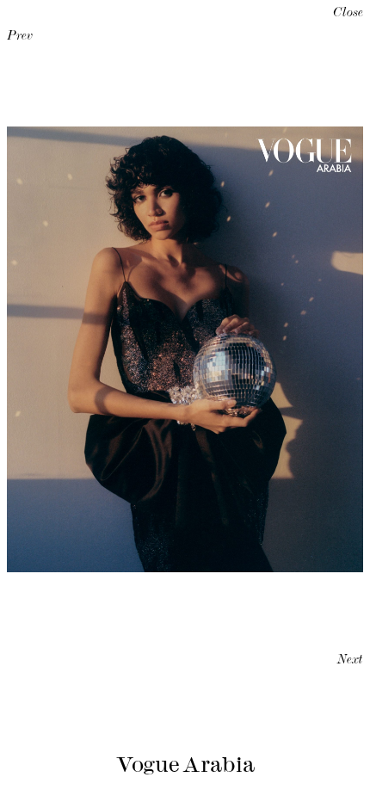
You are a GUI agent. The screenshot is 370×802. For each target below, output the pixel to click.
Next (350, 661)
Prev (20, 37)
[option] (185, 349)
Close (348, 14)
